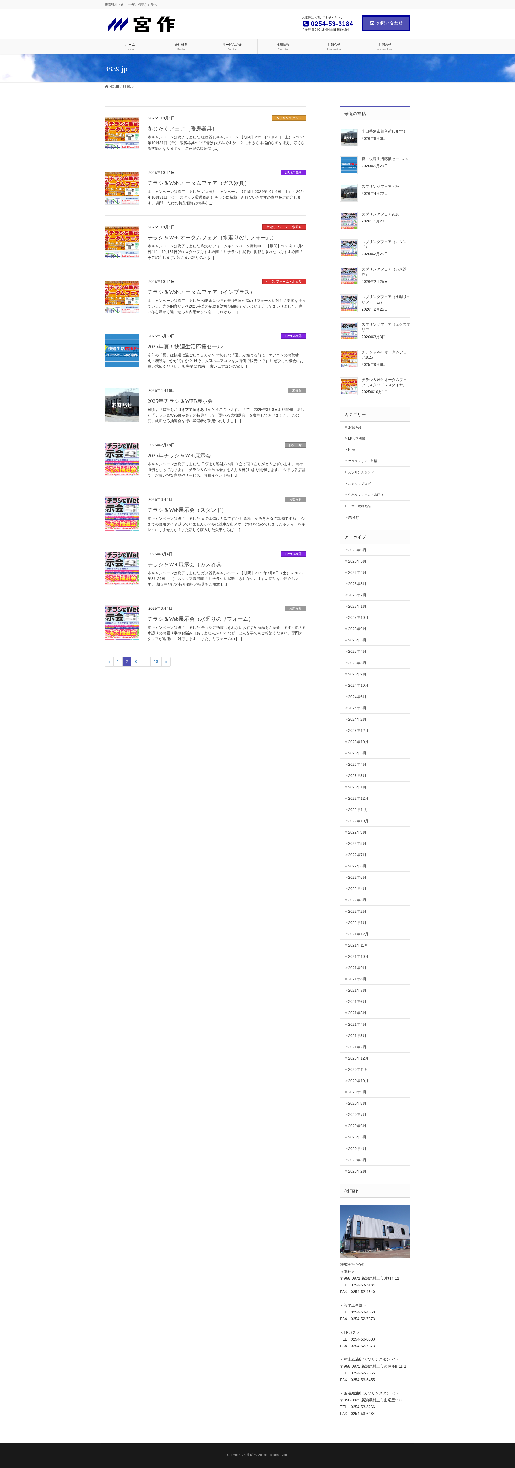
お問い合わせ (390, 23)
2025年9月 (357, 629)
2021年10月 (358, 956)
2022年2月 (357, 911)
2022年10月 (358, 821)
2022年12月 (358, 798)
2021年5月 (357, 1013)
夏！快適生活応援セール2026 (386, 159)
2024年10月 (358, 685)
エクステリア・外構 (362, 461)
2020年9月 (357, 1092)
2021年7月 (357, 990)
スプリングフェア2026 (380, 187)
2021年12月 (358, 934)
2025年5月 (357, 640)
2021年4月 (357, 1024)
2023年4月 (357, 764)
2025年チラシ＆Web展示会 (179, 455)
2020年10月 (358, 1081)
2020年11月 (358, 1069)
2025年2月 (357, 674)
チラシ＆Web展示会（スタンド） (187, 510)
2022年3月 (357, 900)
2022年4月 (357, 888)
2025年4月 (357, 651)
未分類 (297, 390)
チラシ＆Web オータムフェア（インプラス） (201, 292)
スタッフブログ (359, 483)
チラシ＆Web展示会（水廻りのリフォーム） (201, 619)
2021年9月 (357, 968)
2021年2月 (357, 1047)
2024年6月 (357, 697)
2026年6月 (357, 550)
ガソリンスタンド (289, 118)
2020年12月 (358, 1058)
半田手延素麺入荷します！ (384, 131)
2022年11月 (358, 810)
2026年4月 (357, 572)
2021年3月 (357, 1036)
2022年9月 (357, 832)
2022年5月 (357, 877)
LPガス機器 (293, 172)
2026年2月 (357, 595)
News (352, 450)
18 (156, 661)
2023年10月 (358, 742)
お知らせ (295, 445)
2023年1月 (357, 787)
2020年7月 (357, 1114)
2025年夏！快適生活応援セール (185, 346)
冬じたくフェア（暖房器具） (182, 129)
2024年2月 (357, 719)
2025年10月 (358, 617)
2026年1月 (357, 606)
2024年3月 (357, 708)
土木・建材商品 (359, 506)
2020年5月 (357, 1137)
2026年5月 (357, 561)
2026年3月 (357, 584)
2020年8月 (357, 1103)
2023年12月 (358, 730)
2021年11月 (358, 945)
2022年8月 (357, 843)
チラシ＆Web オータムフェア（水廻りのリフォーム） (212, 237)
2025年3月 (357, 663)
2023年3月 (357, 775)
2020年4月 (357, 1148)
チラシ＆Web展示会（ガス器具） (187, 564)
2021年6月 (357, 1001)
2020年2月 (357, 1171)
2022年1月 (357, 923)
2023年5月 (357, 753)
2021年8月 (357, 979)
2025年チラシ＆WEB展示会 (180, 401)
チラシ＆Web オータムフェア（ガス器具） (199, 183)
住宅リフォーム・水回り (284, 227)
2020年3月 (357, 1160)
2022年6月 (357, 866)
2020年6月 (357, 1126)
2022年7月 (357, 855)
